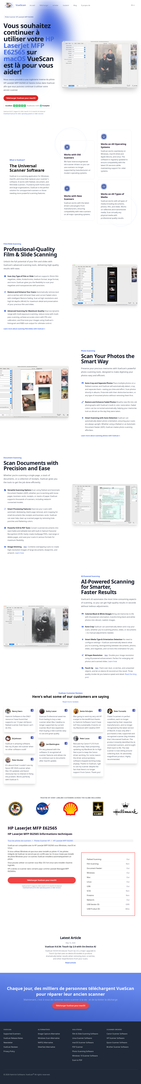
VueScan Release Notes (13, 1038)
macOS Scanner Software (83, 1042)
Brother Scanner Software (117, 1047)
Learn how (19, 553)
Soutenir (66, 5)
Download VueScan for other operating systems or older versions (23, 114)
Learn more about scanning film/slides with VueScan (24, 329)
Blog (75, 5)
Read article (70, 962)
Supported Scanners (12, 1034)
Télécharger (43, 5)
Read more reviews (71, 702)
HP (58, 851)
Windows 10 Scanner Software (85, 1056)
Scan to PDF (77, 1060)
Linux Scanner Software (82, 1038)
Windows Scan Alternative (48, 1038)
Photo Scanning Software (83, 1051)
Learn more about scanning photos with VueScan (100, 436)
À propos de (85, 5)
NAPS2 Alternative (45, 1042)
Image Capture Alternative (49, 1034)
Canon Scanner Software (117, 1034)
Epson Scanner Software (117, 1042)
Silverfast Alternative (46, 1047)
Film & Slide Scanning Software (85, 1034)
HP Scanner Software (115, 1038)
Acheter (55, 5)
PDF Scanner (77, 1047)
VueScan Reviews (11, 1047)
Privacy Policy (9, 1051)
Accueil (32, 5)
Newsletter (8, 1042)
